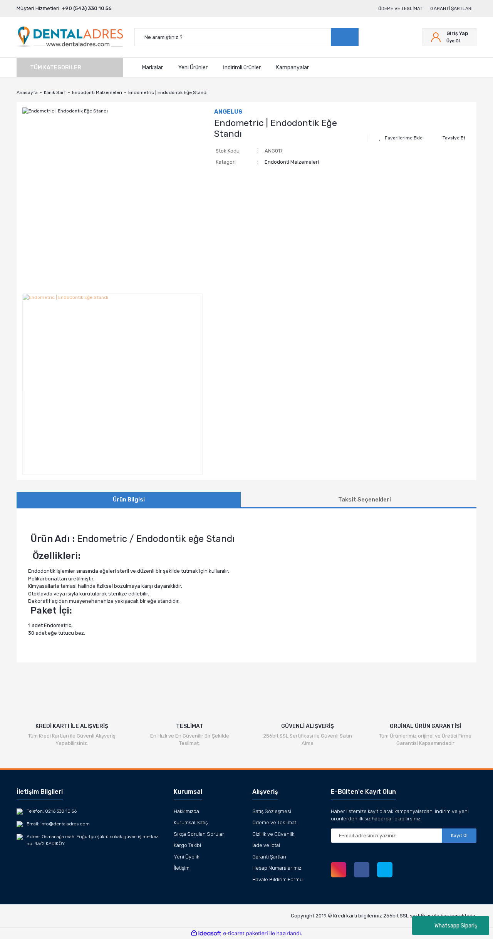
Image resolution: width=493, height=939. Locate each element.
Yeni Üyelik (186, 857)
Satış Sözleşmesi (271, 811)
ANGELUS (228, 111)
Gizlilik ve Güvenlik (273, 834)
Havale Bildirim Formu (277, 879)
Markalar (152, 67)
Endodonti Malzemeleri (292, 162)
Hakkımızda (186, 811)
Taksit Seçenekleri (364, 499)
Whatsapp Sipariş (455, 925)
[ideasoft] (206, 933)
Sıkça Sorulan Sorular (199, 834)
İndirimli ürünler (242, 67)
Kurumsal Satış (191, 822)
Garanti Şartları (451, 8)
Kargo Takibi (187, 845)
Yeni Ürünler (193, 67)
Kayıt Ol (459, 835)
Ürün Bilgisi (129, 499)
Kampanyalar (292, 67)
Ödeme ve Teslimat (400, 8)
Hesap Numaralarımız (276, 868)
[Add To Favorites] (401, 137)
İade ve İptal (266, 845)
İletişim (181, 868)
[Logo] (70, 37)
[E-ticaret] (245, 933)
